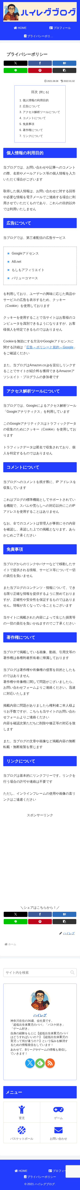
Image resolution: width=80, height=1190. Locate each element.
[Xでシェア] (15, 63)
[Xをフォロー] (30, 1063)
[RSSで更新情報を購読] (50, 1063)
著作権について (33, 130)
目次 (34, 92)
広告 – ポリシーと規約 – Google (49, 347)
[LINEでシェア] (15, 70)
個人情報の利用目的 (36, 100)
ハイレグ (40, 1015)
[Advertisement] (40, 858)
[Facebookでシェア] (40, 63)
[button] (64, 70)
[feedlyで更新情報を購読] (40, 1063)
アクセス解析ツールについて (41, 112)
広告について (31, 106)
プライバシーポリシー (41, 1176)
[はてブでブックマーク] (64, 63)
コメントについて (34, 118)
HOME (22, 1170)
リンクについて (33, 136)
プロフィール (61, 1170)
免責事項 (28, 124)
